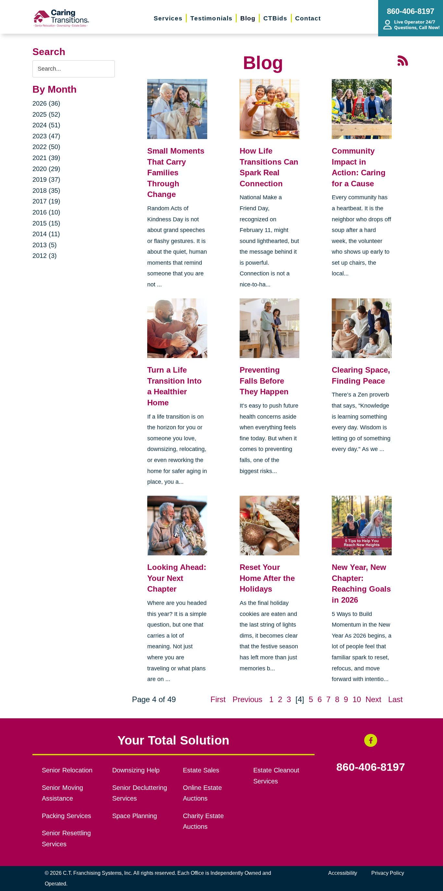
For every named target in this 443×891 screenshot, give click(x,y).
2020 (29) (46, 168)
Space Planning (134, 815)
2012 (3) (44, 255)
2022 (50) (46, 146)
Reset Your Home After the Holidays (267, 578)
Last (395, 699)
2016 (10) (46, 212)
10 (357, 699)
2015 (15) (46, 223)
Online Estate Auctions (202, 793)
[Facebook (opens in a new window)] (370, 740)
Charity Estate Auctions (203, 821)
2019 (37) (46, 179)
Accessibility (342, 873)
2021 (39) (46, 157)
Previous (247, 699)
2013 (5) (44, 245)
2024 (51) (46, 125)
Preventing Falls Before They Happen (264, 380)
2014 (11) (46, 233)
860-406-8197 (370, 767)
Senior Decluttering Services (139, 793)
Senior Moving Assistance (62, 793)
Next (373, 699)
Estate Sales (201, 770)
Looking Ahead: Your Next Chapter (176, 578)
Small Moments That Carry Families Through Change (175, 172)
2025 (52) (46, 114)
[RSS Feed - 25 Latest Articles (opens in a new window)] (403, 59)
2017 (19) (46, 201)
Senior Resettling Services (66, 838)
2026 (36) (46, 103)
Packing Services (66, 815)
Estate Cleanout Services (276, 776)
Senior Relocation (67, 770)
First (218, 699)
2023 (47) (46, 136)
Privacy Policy (387, 873)
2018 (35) (46, 190)
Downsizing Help (136, 770)
